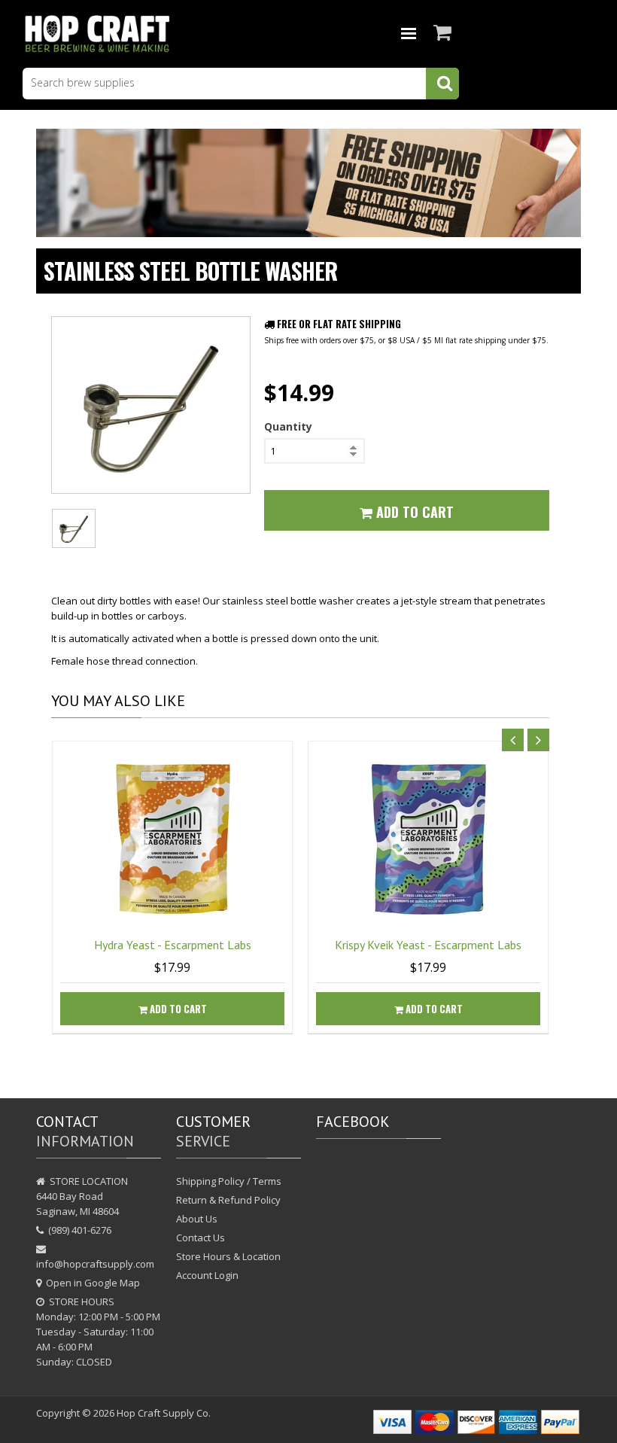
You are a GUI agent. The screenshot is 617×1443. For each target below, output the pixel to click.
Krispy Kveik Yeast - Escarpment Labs (428, 944)
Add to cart (177, 1008)
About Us (196, 1218)
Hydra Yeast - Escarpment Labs (172, 944)
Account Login (207, 1275)
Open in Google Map (93, 1282)
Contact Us (200, 1237)
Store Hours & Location (228, 1256)
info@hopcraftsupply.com (95, 1264)
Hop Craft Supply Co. (164, 1413)
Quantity (288, 426)
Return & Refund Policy (228, 1200)
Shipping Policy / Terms (228, 1181)
